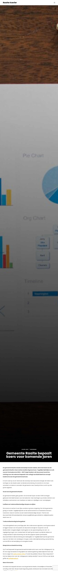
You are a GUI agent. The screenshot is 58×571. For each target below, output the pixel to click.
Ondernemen (33, 449)
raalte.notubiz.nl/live (19, 554)
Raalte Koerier (10, 2)
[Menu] (54, 2)
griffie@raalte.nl (13, 558)
